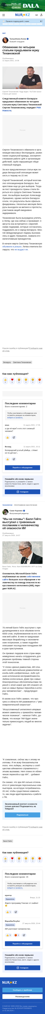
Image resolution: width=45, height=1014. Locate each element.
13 (5, 861)
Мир (4, 33)
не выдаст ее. (21, 249)
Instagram (24, 492)
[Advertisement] (23, 130)
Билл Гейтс (7, 841)
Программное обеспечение (25, 505)
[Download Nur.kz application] (22, 5)
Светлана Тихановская (22, 362)
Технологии (7, 505)
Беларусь (7, 362)
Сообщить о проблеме (22, 990)
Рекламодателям (22, 997)
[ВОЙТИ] (41, 15)
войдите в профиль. (15, 417)
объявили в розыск (11, 246)
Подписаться (22, 815)
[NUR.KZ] (22, 15)
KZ (37, 15)
